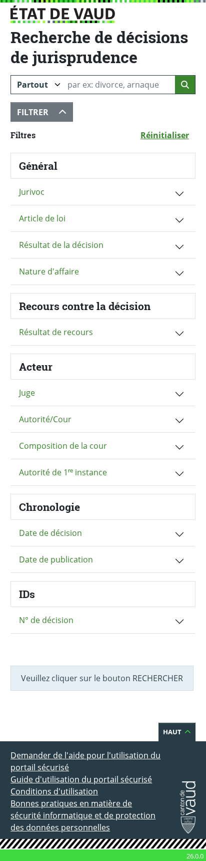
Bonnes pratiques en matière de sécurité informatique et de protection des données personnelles (83, 815)
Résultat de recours (56, 332)
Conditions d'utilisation (54, 791)
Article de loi (42, 218)
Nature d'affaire (49, 271)
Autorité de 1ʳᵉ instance (63, 472)
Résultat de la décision (61, 244)
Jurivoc (31, 191)
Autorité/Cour (45, 419)
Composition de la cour (63, 445)
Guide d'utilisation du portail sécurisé (81, 779)
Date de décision (50, 532)
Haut (179, 731)
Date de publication (56, 559)
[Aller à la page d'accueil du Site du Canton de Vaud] (62, 14)
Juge (27, 392)
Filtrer (45, 112)
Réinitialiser (168, 135)
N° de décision (46, 620)
